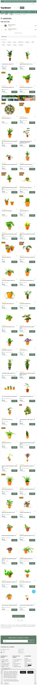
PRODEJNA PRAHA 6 (27, 661)
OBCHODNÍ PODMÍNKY (5, 664)
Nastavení (6, 683)
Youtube (3, 652)
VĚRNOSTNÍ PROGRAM (17, 666)
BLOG (14, 662)
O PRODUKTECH (16, 661)
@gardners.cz (22, 652)
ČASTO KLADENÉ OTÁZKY (17, 659)
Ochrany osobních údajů (14, 680)
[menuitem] (4, 11)
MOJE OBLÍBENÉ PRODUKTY (6, 668)
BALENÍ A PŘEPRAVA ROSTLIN (5, 661)
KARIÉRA (25, 665)
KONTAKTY (26, 658)
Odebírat (31, 641)
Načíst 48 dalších (18, 616)
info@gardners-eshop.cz (6, 649)
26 (21, 620)
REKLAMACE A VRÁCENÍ (5, 663)
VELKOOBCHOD (27, 666)
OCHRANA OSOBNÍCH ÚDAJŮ (5, 666)
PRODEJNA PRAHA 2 (27, 659)
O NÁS (25, 662)
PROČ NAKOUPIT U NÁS (28, 663)
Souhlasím (30, 672)
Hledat (22, 7)
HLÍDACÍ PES (15, 665)
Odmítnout (23, 672)
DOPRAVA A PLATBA (5, 659)
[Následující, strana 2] (18, 620)
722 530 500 (22, 649)
